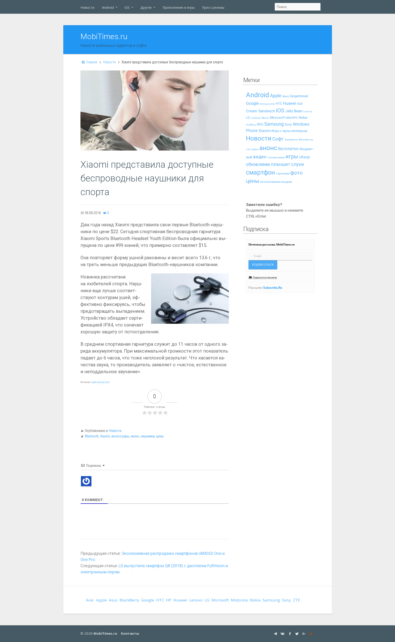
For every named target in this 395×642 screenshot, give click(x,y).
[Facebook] (290, 633)
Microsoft (277, 118)
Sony (288, 124)
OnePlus (251, 124)
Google (252, 103)
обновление (258, 164)
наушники (148, 436)
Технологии (291, 139)
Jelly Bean (293, 111)
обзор (304, 157)
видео (260, 156)
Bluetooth (92, 436)
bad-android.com (101, 382)
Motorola (239, 600)
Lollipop (256, 117)
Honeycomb (267, 104)
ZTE (296, 600)
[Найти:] (297, 7)
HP (168, 600)
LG (248, 118)
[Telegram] (276, 633)
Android (108, 7)
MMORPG (292, 117)
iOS (127, 7)
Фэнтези (304, 139)
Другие (146, 7)
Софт (277, 139)
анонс (135, 436)
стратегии (282, 173)
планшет (280, 164)
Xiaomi (105, 436)
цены (160, 436)
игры (292, 157)
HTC (279, 104)
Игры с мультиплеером (289, 131)
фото (296, 173)
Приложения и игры (179, 7)
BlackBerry (129, 600)
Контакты (130, 633)
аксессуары (120, 436)
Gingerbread (299, 96)
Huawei (289, 103)
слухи (297, 164)
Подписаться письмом (265, 277)
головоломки (276, 157)
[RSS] (312, 633)
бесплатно (288, 148)
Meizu (265, 117)
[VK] (283, 633)
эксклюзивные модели (276, 181)
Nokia (303, 118)
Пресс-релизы (213, 7)
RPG (260, 125)
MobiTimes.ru (104, 36)
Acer (90, 600)
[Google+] (305, 633)
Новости (87, 7)
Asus (285, 96)
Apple (275, 95)
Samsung (274, 124)
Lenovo (307, 111)
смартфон (260, 172)
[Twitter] (297, 633)
